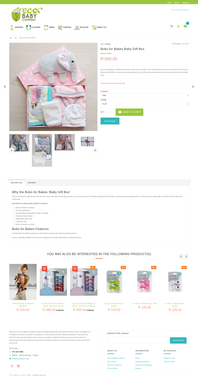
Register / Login (169, 358)
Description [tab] (16, 183)
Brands (138, 368)
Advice (176, 3)
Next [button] (95, 150)
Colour (104, 91)
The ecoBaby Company (116, 358)
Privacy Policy (112, 368)
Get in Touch (111, 361)
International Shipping (143, 365)
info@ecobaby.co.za (20, 359)
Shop (169, 3)
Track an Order (169, 361)
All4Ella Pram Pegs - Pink (144, 303)
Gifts (15, 37)
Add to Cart (131, 112)
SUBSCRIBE (178, 340)
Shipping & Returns (142, 361)
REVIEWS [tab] (32, 183)
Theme (103, 100)
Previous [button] (11, 150)
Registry (186, 3)
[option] (19, 143)
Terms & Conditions (114, 365)
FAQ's (137, 358)
